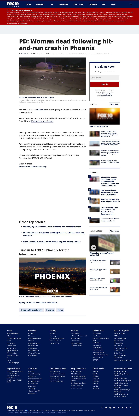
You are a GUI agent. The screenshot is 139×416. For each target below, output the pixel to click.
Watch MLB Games (120, 378)
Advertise (31, 371)
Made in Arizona (98, 350)
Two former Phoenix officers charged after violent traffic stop (109, 192)
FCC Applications (33, 381)
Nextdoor (96, 388)
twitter (106, 407)
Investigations (97, 347)
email (126, 407)
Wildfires (31, 341)
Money (53, 330)
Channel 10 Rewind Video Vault (101, 339)
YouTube (96, 371)
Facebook (96, 379)
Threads (95, 384)
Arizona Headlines (13, 333)
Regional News (13, 368)
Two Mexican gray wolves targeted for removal (97, 261)
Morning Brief (11, 348)
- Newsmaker (75, 341)
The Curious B (118, 341)
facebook (102, 407)
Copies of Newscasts (35, 379)
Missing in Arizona (99, 352)
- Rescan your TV (33, 391)
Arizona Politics (76, 338)
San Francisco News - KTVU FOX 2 (14, 377)
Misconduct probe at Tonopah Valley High (102, 254)
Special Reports (98, 357)
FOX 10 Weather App (56, 381)
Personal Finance (55, 341)
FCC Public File (33, 384)
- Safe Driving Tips (13, 363)
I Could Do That (119, 350)
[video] (104, 243)
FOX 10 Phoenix (34, 54)
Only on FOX (98, 330)
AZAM (9, 336)
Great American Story (121, 348)
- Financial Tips (54, 343)
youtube (114, 407)
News (60, 310)
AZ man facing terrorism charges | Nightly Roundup (110, 161)
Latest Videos (95, 231)
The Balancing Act (120, 338)
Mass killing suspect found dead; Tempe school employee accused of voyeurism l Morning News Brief (110, 181)
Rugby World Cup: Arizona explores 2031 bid (97, 270)
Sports (9, 358)
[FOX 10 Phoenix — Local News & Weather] (13, 4)
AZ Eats (116, 336)
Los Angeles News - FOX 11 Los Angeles (15, 372)
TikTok (95, 374)
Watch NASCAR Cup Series (122, 381)
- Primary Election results (79, 336)
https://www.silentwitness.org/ (33, 166)
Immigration (11, 343)
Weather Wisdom (34, 353)
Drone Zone (97, 345)
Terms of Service (106, 96)
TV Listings (31, 388)
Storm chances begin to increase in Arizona (97, 279)
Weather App (32, 348)
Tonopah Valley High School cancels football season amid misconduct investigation (110, 143)
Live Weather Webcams (57, 374)
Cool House (96, 343)
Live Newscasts (55, 371)
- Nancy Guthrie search (100, 355)
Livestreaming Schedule (57, 376)
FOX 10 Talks (118, 343)
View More (114, 104)
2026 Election (75, 333)
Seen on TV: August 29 (99, 126)
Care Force (96, 336)
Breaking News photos (78, 383)
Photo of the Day (77, 385)
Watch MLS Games (120, 396)
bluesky (122, 407)
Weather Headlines (34, 338)
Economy (53, 336)
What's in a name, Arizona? (123, 360)
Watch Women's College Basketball (122, 391)
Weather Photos (33, 350)
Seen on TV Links (12, 355)
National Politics (76, 343)
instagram (110, 407)
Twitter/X (96, 381)
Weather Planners (34, 343)
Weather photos (76, 388)
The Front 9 (118, 346)
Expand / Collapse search (131, 4)
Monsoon (31, 336)
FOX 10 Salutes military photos (78, 380)
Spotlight (95, 360)
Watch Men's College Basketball (121, 386)
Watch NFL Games (120, 371)
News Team (32, 386)
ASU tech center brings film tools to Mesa (98, 288)
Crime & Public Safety (14, 338)
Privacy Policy (107, 94)
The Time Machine (120, 355)
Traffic (9, 360)
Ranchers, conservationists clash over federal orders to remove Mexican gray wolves (110, 153)
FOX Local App (54, 379)
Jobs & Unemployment (57, 338)
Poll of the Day (12, 353)
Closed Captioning (34, 374)
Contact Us (32, 376)
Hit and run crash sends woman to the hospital (36, 98)
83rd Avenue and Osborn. (42, 121)
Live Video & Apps (58, 368)
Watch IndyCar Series (121, 383)
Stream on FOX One (123, 368)
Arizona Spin (97, 333)
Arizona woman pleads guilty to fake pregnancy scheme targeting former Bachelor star (109, 134)
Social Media (98, 368)
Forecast (31, 333)
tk (118, 407)
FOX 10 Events (76, 374)
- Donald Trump (76, 346)
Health (9, 341)
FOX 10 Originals (121, 330)
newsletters (130, 407)
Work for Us (32, 393)
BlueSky (95, 386)
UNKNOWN (118, 358)
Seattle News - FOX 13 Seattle (14, 381)
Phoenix (50, 310)
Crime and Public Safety (47, 54)
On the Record (119, 353)
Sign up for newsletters (78, 376)
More (113, 4)
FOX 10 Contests (76, 371)
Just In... (93, 104)
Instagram (96, 376)
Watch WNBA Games (121, 394)
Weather (32, 330)
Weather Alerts (33, 346)
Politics (74, 330)
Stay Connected (78, 368)
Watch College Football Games (121, 375)
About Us (32, 368)
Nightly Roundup (12, 350)
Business (53, 333)
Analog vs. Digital (119, 333)
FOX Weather (32, 355)
